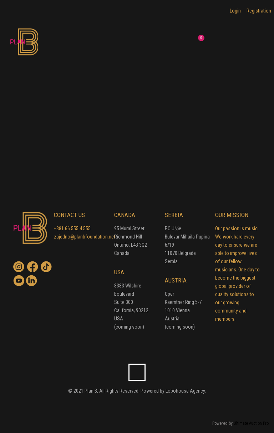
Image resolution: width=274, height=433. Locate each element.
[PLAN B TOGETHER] (24, 41)
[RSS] (142, 404)
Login (235, 11)
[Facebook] (132, 404)
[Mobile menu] (170, 41)
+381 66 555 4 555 (72, 228)
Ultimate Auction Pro (251, 423)
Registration (259, 11)
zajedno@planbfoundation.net (84, 237)
